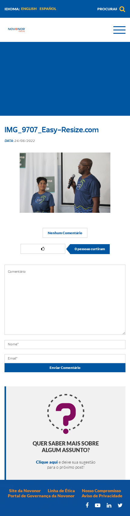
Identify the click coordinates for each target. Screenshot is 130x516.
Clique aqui (47, 461)
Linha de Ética (61, 490)
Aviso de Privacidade (102, 495)
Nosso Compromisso (101, 490)
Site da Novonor (25, 490)
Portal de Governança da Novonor (41, 495)
